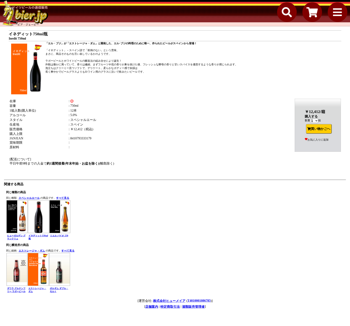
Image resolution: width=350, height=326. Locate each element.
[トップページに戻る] (25, 13)
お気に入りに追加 (318, 139)
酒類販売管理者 (193, 306)
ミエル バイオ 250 (59, 235)
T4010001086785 (199, 300)
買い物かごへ (320, 128)
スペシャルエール (29, 197)
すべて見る (62, 197)
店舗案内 (151, 306)
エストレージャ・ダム (32, 250)
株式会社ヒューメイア (169, 300)
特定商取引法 (170, 306)
